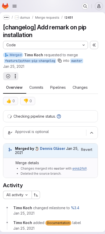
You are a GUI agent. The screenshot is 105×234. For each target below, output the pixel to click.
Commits (36, 87)
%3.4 (75, 208)
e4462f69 (79, 168)
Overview (14, 87)
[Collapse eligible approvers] (91, 133)
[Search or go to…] (85, 6)
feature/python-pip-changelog (30, 61)
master (76, 61)
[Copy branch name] (60, 61)
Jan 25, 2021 (13, 66)
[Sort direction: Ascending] (36, 195)
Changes (80, 87)
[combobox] (17, 195)
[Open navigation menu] (14, 6)
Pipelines (58, 87)
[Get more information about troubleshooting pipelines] (59, 116)
